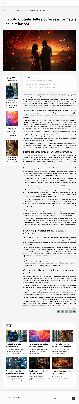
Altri (19, 398)
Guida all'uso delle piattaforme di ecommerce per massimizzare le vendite (12, 104)
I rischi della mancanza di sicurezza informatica (39, 80)
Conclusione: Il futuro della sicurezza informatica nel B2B (42, 87)
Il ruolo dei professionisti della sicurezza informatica (40, 84)
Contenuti (29, 77)
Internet (11, 10)
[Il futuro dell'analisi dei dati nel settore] (39, 362)
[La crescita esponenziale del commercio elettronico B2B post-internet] (62, 362)
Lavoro (8, 398)
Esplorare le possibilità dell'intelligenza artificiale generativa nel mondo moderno (11, 132)
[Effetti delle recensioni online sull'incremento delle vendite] (12, 148)
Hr (3, 398)
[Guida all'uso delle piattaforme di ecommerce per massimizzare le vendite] (12, 91)
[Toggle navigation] (5, 2)
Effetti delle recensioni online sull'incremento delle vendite (11, 160)
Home (5, 10)
